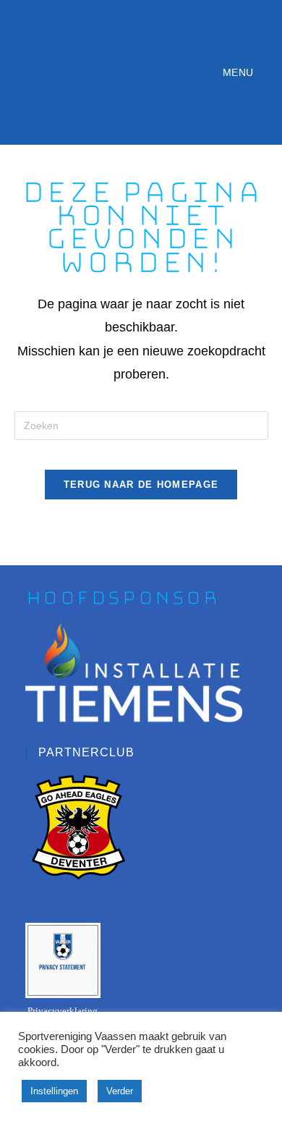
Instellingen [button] (54, 1091)
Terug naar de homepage (141, 484)
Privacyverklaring (62, 1010)
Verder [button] (119, 1091)
